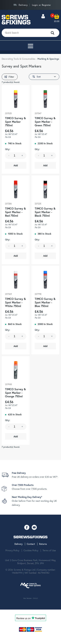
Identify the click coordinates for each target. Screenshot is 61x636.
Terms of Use (49, 550)
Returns (43, 544)
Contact (31, 544)
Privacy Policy (12, 550)
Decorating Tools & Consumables (19, 58)
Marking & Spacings (48, 58)
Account (43, 19)
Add (16, 165)
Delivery (23, 5)
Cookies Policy (31, 550)
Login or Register (41, 5)
